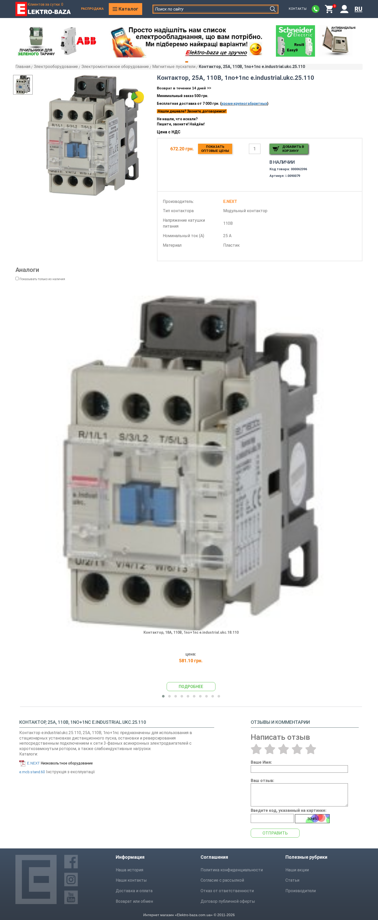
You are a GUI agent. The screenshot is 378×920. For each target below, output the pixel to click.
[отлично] (310, 749)
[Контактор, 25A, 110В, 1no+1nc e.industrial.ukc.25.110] (92, 135)
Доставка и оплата (134, 890)
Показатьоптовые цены (215, 149)
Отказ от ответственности (227, 890)
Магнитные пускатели (173, 66)
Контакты (298, 9)
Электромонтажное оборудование (115, 66)
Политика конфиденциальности (232, 869)
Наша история (129, 869)
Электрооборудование (56, 66)
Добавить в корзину (293, 149)
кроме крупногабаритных (244, 103)
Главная (22, 66)
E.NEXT (33, 763)
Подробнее (191, 686)
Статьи (292, 880)
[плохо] (269, 749)
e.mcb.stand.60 (32, 772)
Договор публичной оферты (228, 901)
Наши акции (297, 869)
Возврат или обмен (134, 901)
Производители (300, 890)
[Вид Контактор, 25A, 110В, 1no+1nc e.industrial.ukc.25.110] (28, 84)
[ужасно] (256, 749)
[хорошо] (297, 749)
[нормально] (283, 749)
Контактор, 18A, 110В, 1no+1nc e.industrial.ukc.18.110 (191, 632)
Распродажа (92, 9)
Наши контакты (131, 880)
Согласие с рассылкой (222, 880)
